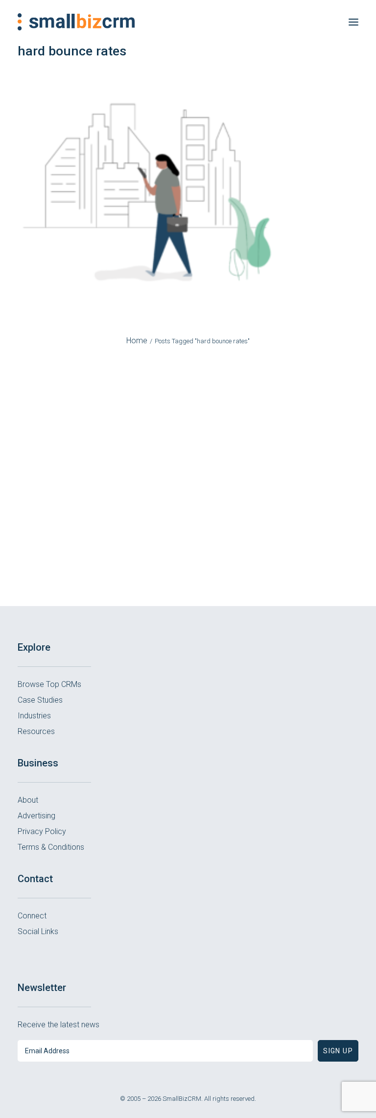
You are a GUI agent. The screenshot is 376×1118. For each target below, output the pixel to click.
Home (136, 340)
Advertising (36, 815)
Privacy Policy (42, 831)
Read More (188, 526)
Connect (32, 915)
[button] (353, 22)
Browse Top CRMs (49, 684)
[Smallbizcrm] (76, 21)
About (28, 800)
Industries (34, 715)
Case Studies (40, 700)
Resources (36, 731)
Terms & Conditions (51, 847)
